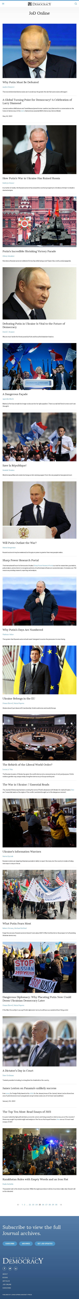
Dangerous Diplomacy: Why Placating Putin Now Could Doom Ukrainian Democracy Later (37, 998)
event (22, 111)
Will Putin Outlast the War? (20, 543)
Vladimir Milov (8, 635)
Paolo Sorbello (8, 1184)
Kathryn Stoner (8, 183)
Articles (6, 1281)
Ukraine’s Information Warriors (22, 851)
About (5, 1274)
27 (46, 1205)
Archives (26, 1244)
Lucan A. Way (8, 769)
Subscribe (9, 1244)
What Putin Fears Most (17, 923)
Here (72, 790)
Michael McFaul (20, 928)
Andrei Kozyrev (8, 87)
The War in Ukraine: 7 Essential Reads (26, 784)
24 (36, 1205)
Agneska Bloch (8, 399)
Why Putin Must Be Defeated (21, 82)
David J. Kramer (9, 332)
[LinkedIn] (15, 1268)
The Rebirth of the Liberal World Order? (27, 764)
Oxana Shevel (8, 703)
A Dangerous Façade (15, 394)
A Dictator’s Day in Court (18, 1070)
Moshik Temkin (8, 470)
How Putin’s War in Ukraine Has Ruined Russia (31, 178)
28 (50, 1205)
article (31, 1093)
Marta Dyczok (8, 856)
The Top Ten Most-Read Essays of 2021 (27, 1112)
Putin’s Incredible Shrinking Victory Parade (29, 251)
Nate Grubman (8, 1075)
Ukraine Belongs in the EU (19, 698)
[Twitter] (10, 1268)
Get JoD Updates (45, 1244)
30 (56, 1205)
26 (43, 1205)
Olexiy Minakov (8, 256)
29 (53, 1205)
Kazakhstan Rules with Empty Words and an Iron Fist (35, 1179)
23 (33, 1205)
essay (8, 1093)
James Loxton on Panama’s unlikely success (29, 1088)
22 (30, 1205)
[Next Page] (61, 1205)
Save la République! (14, 465)
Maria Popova (19, 703)
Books (5, 1277)
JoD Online (7, 1284)
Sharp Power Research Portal (21, 560)
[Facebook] (4, 1268)
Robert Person (8, 928)
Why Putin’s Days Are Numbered (23, 629)
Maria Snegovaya (9, 548)
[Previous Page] (18, 1205)
